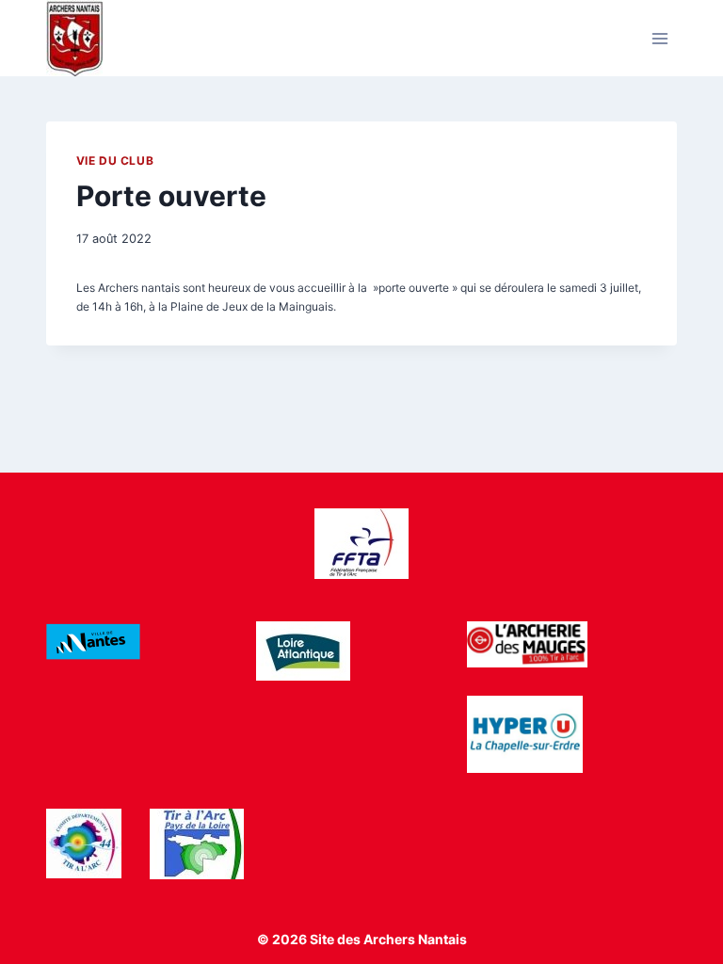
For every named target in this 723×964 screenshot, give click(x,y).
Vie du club (115, 160)
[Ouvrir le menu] (660, 38)
